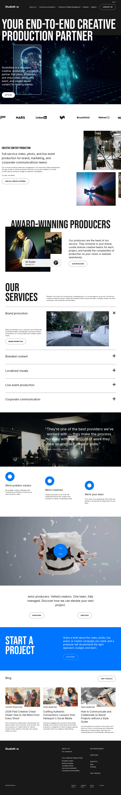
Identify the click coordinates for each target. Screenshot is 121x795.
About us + (33, 7)
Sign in (114, 2)
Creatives (85, 7)
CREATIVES (85, 615)
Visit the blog (106, 679)
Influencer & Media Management (69, 7)
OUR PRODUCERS (78, 264)
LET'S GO (8, 95)
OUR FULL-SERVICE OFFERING (15, 181)
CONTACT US (107, 7)
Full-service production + (47, 7)
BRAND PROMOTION (16, 341)
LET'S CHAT (70, 657)
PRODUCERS (36, 615)
